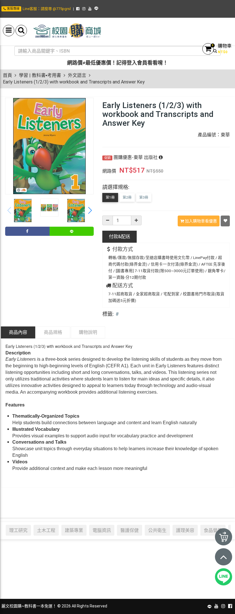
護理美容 (185, 530)
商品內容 (18, 332)
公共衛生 (157, 530)
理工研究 (18, 530)
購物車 (225, 46)
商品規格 (53, 332)
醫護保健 (129, 530)
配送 (119, 236)
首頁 (7, 75)
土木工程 (46, 530)
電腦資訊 (102, 530)
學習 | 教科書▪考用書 (40, 75)
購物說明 (88, 332)
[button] (90, 210)
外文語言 (77, 75)
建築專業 (74, 530)
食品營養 (213, 530)
